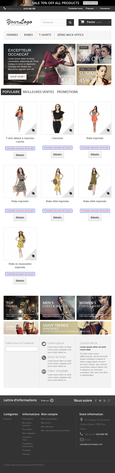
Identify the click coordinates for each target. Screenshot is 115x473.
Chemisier (57, 138)
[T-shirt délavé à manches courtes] (20, 118)
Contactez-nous (75, 8)
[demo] (20, 22)
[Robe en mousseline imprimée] (20, 244)
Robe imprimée (94, 138)
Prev (62, 79)
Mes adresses (47, 427)
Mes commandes (49, 419)
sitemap (26, 454)
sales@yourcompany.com (91, 444)
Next (70, 79)
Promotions (67, 92)
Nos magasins (28, 433)
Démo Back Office (70, 35)
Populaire (11, 92)
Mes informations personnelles (55, 430)
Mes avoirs (46, 423)
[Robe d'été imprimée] (57, 181)
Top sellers (27, 429)
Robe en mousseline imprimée (20, 266)
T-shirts (45, 35)
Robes (28, 35)
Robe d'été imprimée (57, 201)
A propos (26, 450)
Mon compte (49, 414)
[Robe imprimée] (95, 118)
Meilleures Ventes (38, 92)
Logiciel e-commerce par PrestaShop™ (27, 465)
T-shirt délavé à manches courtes (20, 140)
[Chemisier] (57, 118)
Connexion (105, 8)
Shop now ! (17, 76)
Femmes (12, 35)
